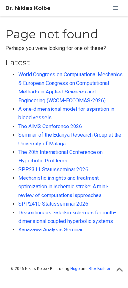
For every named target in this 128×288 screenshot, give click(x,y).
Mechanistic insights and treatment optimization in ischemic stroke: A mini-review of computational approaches (63, 186)
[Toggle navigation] (115, 8)
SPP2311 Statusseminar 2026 (53, 169)
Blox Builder (99, 268)
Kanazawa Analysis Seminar (50, 230)
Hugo (75, 268)
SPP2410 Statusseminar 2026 (53, 204)
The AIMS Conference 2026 (50, 126)
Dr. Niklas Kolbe (28, 8)
